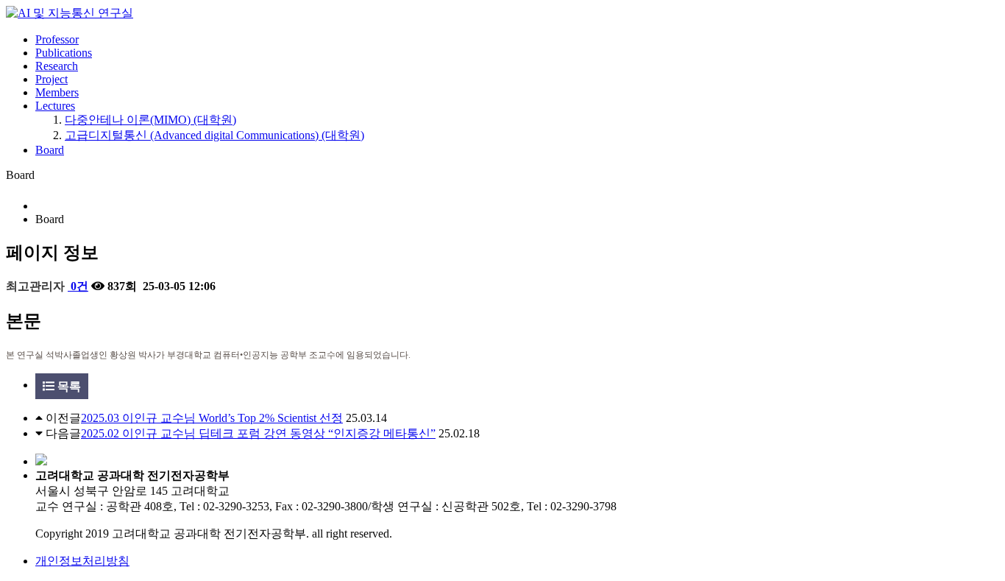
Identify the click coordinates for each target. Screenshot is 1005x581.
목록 (67, 386)
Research (56, 66)
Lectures (55, 105)
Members (57, 92)
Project (51, 79)
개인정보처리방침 (82, 560)
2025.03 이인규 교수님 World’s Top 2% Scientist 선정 (212, 418)
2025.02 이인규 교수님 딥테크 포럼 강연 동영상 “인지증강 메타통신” (258, 433)
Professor (57, 39)
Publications (63, 52)
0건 (78, 286)
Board (49, 150)
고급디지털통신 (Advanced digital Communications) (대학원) (214, 135)
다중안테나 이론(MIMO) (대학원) (150, 119)
